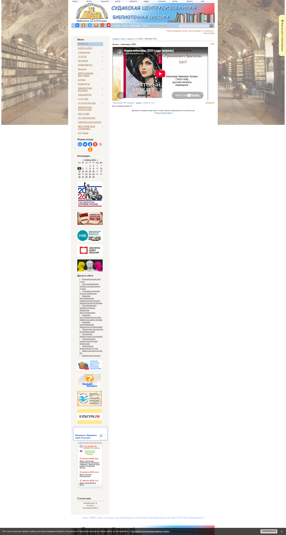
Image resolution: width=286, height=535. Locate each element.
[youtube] (109, 25)
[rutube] (102, 25)
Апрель (130, 39)
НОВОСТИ (133, 1)
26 (79, 177)
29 (90, 177)
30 (94, 177)
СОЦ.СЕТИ (105, 1)
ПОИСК (74, 1)
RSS (145, 26)
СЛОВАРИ (161, 1)
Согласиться (269, 531)
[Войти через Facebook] (90, 144)
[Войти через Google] (100, 144)
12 (79, 171)
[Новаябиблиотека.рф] (90, 256)
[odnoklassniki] (84, 25)
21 (86, 174)
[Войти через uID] (80, 144)
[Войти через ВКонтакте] (85, 144)
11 (101, 168)
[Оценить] (89, 370)
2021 (123, 39)
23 (94, 174)
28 (86, 177)
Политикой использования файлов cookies (150, 531)
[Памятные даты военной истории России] (90, 224)
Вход (125, 26)
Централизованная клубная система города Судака (90, 286)
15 (90, 171)
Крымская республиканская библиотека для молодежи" (91, 324)
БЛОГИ (117, 1)
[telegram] (90, 25)
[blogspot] (96, 25)
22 (90, 174)
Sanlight (138, 103)
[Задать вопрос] (89, 388)
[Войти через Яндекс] (95, 144)
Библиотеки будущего (91, 356)
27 (83, 177)
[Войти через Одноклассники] (90, 149)
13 (83, 171)
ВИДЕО (146, 1)
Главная (116, 26)
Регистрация (135, 26)
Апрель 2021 (90, 160)
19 (79, 174)
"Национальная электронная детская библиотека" (89, 341)
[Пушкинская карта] (90, 271)
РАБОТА (190, 1)
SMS (202, 1)
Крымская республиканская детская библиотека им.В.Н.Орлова (91, 317)
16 (94, 171)
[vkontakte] (77, 25)
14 (86, 171)
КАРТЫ (175, 1)
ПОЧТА (89, 1)
